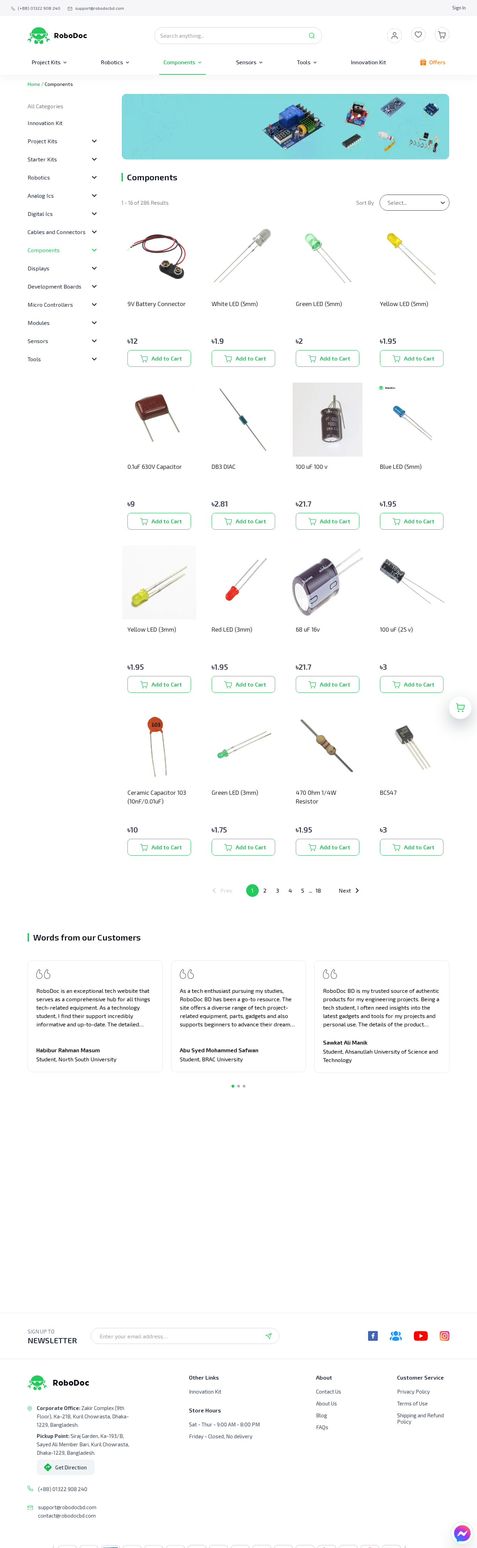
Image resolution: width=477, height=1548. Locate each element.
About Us (326, 1403)
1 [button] (252, 890)
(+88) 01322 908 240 (62, 1489)
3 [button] (277, 890)
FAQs (322, 1427)
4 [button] (290, 890)
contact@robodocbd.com (67, 1515)
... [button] (310, 890)
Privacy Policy (413, 1391)
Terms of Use (412, 1403)
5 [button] (302, 890)
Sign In (459, 7)
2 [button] (264, 890)
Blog (321, 1415)
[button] (222, 890)
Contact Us (328, 1391)
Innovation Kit (45, 122)
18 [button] (318, 890)
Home (34, 84)
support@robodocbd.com (67, 1507)
